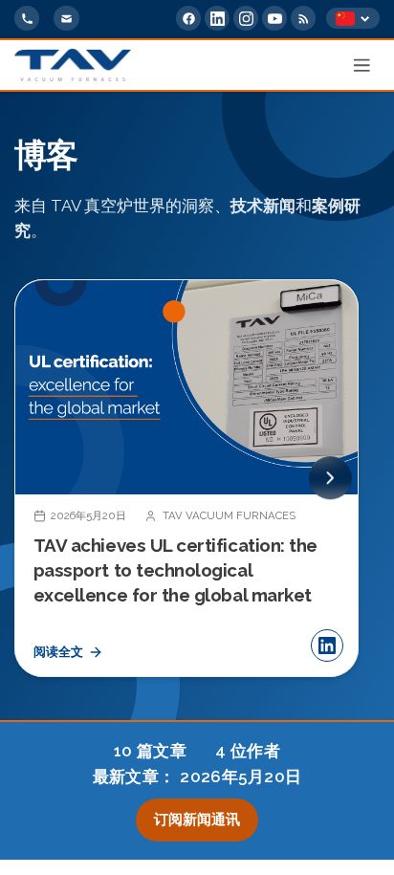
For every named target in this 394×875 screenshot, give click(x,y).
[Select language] (353, 19)
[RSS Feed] (303, 18)
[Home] (72, 65)
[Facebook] (188, 18)
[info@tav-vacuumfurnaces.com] (66, 18)
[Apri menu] (362, 65)
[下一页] (330, 478)
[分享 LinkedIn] (327, 645)
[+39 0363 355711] (26, 18)
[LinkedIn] (217, 18)
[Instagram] (245, 18)
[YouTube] (274, 18)
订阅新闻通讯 (197, 819)
